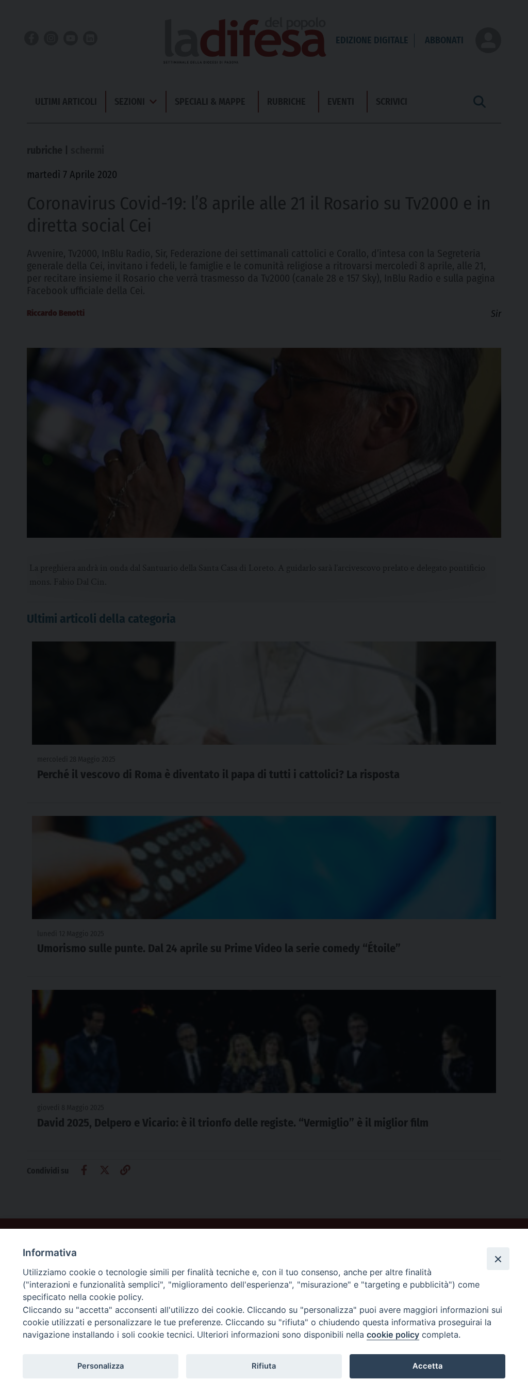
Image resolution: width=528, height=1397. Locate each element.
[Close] (498, 1258)
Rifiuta (264, 1366)
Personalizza (100, 1366)
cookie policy (393, 1334)
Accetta (427, 1366)
